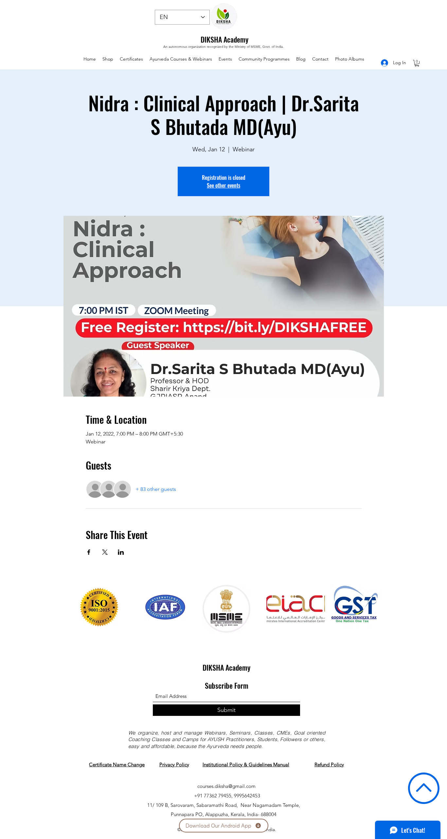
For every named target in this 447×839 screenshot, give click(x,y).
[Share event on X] (105, 552)
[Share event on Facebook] (89, 552)
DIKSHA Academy (224, 39)
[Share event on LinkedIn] (121, 552)
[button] (417, 63)
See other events (223, 185)
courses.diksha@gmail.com (226, 786)
